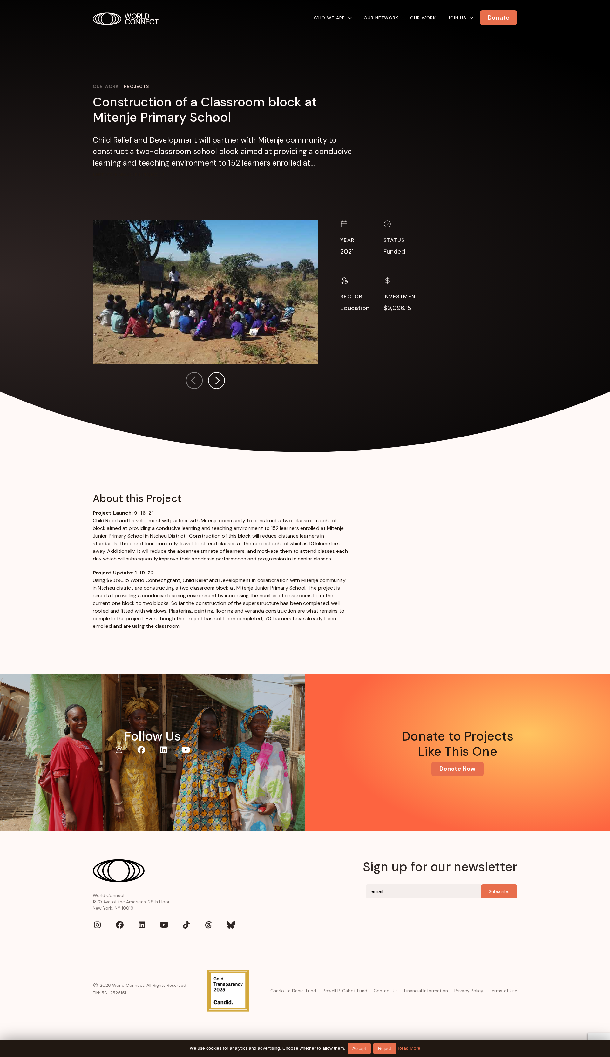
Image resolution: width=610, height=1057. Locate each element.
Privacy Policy (468, 990)
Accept (359, 1048)
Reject (384, 1048)
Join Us (457, 18)
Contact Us (386, 990)
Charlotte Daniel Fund (293, 990)
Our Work (423, 18)
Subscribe (499, 891)
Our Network (381, 18)
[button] (216, 381)
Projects (136, 86)
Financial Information (426, 990)
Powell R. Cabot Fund (345, 990)
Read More (409, 1048)
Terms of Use (503, 990)
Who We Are (329, 18)
